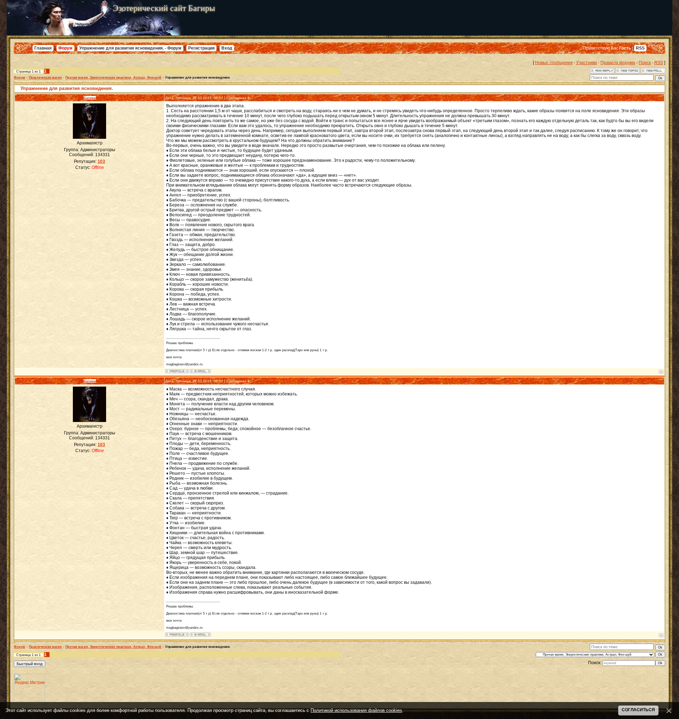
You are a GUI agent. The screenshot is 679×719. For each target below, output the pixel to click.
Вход (226, 48)
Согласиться (638, 709)
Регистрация (201, 48)
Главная (43, 48)
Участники (586, 62)
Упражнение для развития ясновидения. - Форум (130, 48)
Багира (89, 98)
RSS (640, 48)
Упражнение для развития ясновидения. (198, 77)
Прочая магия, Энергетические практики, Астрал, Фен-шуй (113, 77)
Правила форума (617, 62)
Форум (65, 48)
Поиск (645, 62)
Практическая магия (45, 77)
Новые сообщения (554, 62)
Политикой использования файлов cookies (356, 710)
